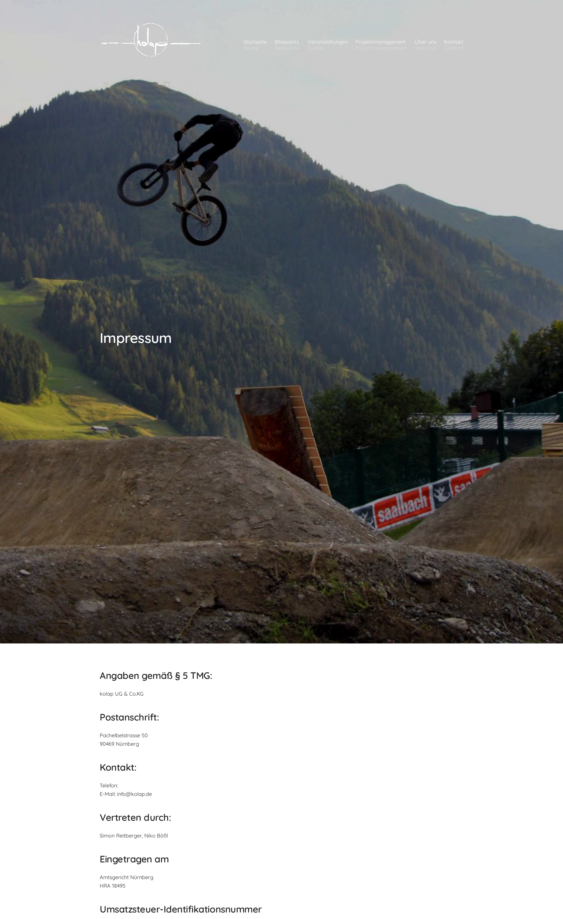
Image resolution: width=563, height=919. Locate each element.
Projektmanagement (381, 44)
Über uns (425, 44)
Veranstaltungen (328, 44)
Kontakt (453, 44)
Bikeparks (287, 44)
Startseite (255, 44)
